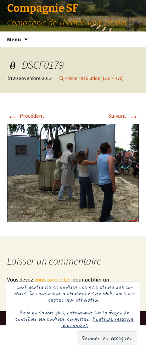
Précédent (26, 115)
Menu (14, 39)
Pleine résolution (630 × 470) (94, 78)
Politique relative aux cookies (97, 322)
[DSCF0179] (73, 172)
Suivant (123, 115)
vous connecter (52, 279)
